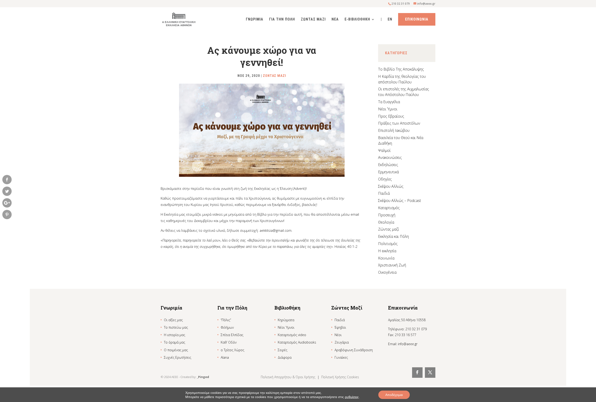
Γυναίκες (341, 357)
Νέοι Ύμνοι (387, 109)
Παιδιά (384, 193)
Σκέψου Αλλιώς (390, 186)
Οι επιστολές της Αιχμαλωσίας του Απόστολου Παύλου (403, 91)
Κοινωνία (386, 258)
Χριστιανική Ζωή (392, 265)
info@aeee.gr (407, 344)
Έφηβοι (340, 327)
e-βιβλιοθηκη (357, 19)
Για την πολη (282, 19)
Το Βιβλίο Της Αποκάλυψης (401, 69)
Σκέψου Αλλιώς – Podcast (399, 200)
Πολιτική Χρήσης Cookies (340, 377)
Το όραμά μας (174, 342)
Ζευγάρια (342, 342)
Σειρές (282, 350)
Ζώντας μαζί (388, 229)
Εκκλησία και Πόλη (393, 236)
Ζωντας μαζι (274, 76)
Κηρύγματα (286, 320)
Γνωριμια (254, 19)
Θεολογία (386, 222)
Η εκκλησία (387, 250)
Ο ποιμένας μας (176, 350)
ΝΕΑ (335, 19)
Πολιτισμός (388, 243)
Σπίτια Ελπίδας (232, 335)
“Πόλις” (226, 320)
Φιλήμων (227, 327)
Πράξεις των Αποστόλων (399, 123)
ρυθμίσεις (352, 397)
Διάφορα (284, 357)
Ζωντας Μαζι (313, 19)
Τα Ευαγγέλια (389, 101)
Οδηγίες (385, 179)
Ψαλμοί (384, 150)
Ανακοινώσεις (390, 157)
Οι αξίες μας (173, 320)
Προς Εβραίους (391, 116)
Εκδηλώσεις (388, 164)
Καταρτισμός (389, 207)
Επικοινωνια (416, 19)
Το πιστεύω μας (176, 327)
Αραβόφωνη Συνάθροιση (354, 350)
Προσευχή (386, 215)
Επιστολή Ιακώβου (394, 130)
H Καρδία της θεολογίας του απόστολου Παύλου (402, 79)
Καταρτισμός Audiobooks (297, 342)
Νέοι (338, 335)
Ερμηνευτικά (388, 171)
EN (390, 19)
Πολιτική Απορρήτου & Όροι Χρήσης (288, 377)
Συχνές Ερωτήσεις (177, 357)
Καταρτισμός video (292, 335)
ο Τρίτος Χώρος (232, 350)
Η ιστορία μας (174, 335)
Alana (225, 357)
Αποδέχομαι (394, 395)
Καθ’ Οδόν (229, 342)
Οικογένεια (387, 272)
